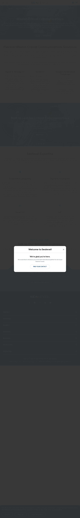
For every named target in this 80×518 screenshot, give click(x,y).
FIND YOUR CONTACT (40, 267)
